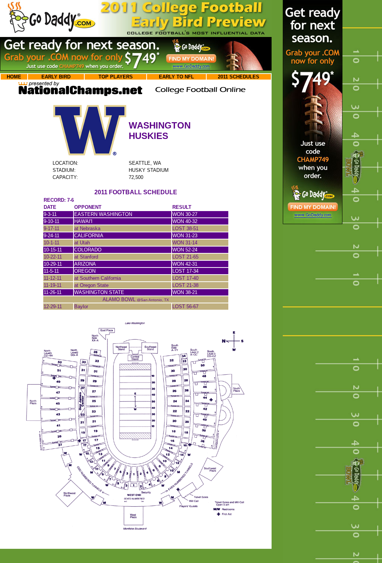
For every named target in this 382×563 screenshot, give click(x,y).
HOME (14, 77)
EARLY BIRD (56, 77)
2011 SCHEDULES (238, 77)
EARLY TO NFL (176, 77)
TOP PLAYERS (115, 77)
